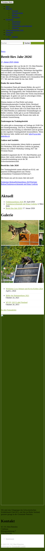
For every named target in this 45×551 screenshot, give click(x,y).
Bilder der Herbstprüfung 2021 (17, 296)
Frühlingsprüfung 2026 (14, 202)
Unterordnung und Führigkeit (22, 26)
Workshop (15, 28)
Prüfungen (9, 32)
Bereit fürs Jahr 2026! (14, 208)
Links (8, 39)
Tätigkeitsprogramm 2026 (14, 30)
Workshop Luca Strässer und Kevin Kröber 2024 (24, 289)
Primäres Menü (7, 2)
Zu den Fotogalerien (8, 310)
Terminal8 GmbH (18, 546)
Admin (16, 62)
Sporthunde (10, 19)
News (7, 6)
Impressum (10, 539)
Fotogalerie (16, 17)
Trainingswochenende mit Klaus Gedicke (19, 183)
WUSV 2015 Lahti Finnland (16, 302)
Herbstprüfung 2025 (15, 182)
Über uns (9, 9)
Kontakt (8, 35)
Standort (15, 37)
